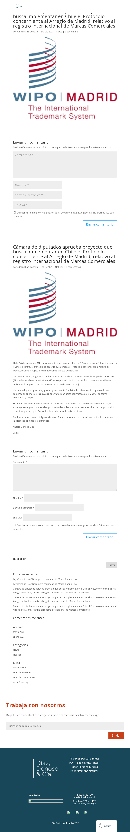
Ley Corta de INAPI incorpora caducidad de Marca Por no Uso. (45, 579)
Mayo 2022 (19, 631)
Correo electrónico (23, 507)
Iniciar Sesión (19, 667)
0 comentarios (72, 31)
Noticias (59, 266)
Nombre (18, 497)
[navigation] (106, 826)
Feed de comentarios (24, 677)
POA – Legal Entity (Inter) (84, 762)
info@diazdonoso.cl (84, 797)
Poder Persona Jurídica (84, 767)
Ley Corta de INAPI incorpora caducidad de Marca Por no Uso (45, 583)
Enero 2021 (19, 636)
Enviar (116, 735)
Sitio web (17, 517)
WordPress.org (20, 682)
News (59, 31)
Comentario (20, 462)
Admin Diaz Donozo (27, 31)
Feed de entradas (22, 672)
